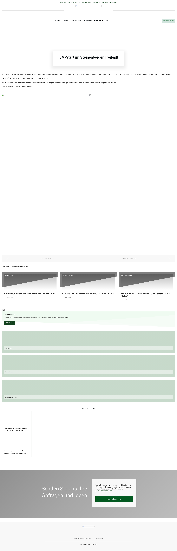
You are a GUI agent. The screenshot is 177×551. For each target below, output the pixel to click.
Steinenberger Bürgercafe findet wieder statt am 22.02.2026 (30, 288)
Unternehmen (73, 2)
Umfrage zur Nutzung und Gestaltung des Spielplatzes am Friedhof (147, 288)
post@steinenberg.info (104, 491)
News (96, 2)
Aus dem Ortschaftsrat (86, 2)
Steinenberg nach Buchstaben (108, 2)
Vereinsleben (64, 2)
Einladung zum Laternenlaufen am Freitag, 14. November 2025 (88, 288)
